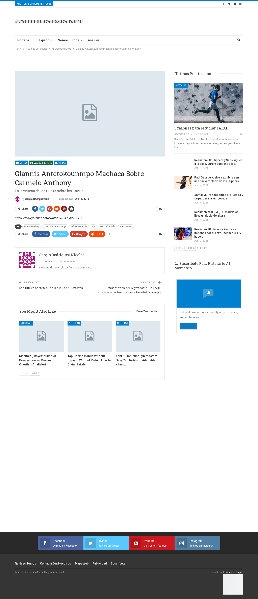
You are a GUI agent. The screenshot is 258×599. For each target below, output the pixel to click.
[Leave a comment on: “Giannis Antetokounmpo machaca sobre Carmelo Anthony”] (160, 209)
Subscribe (188, 326)
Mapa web (81, 563)
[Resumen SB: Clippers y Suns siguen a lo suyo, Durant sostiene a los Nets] (183, 164)
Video (23, 163)
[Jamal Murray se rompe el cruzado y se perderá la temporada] (183, 199)
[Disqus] (90, 461)
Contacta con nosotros (55, 563)
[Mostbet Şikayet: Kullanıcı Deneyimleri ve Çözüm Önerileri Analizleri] (41, 336)
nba (93, 226)
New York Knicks (107, 226)
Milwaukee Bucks (41, 163)
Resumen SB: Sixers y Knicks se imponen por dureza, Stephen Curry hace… (217, 233)
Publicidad (100, 563)
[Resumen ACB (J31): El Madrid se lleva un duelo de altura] (183, 216)
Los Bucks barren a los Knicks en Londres (51, 288)
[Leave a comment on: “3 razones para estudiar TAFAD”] (241, 134)
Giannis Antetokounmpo (55, 226)
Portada (23, 40)
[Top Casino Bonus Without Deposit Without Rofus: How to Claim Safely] (90, 336)
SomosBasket (126, 226)
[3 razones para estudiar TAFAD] (208, 103)
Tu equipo (42, 40)
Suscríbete (118, 563)
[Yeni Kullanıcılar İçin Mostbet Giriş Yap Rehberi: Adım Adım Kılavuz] (138, 336)
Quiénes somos (25, 563)
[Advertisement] (169, 21)
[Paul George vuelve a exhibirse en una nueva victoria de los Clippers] (183, 182)
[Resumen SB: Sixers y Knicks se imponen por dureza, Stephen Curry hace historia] (183, 233)
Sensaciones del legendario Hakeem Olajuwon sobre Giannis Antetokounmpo (129, 290)
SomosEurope (68, 40)
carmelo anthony (32, 226)
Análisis (94, 40)
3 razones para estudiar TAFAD (201, 128)
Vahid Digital (236, 572)
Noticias (60, 163)
